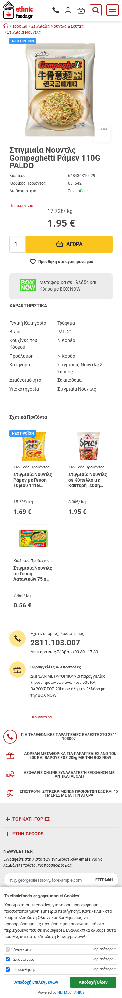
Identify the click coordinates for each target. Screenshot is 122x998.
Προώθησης (24, 969)
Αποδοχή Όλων (93, 982)
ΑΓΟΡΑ (74, 244)
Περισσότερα (21, 205)
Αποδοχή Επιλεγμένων (36, 982)
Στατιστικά (23, 959)
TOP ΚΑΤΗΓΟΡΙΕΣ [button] (31, 818)
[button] (61, 90)
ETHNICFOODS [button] (28, 833)
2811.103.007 (55, 642)
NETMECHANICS (71, 992)
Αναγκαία (22, 949)
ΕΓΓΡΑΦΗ (104, 880)
